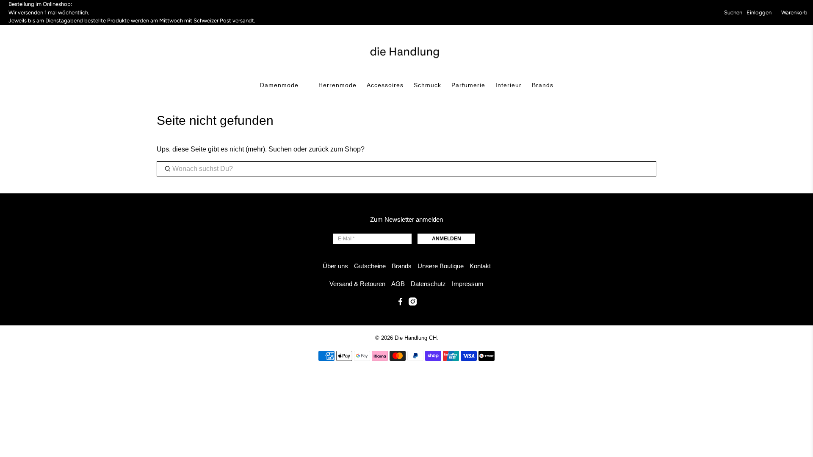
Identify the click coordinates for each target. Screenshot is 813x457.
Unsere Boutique (441, 266)
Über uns (335, 266)
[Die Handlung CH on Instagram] (413, 303)
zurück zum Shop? (337, 149)
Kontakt (480, 266)
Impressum (468, 283)
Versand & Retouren (357, 283)
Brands (542, 85)
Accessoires (385, 85)
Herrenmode (337, 85)
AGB (398, 283)
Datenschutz (428, 283)
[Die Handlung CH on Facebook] (400, 303)
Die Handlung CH (416, 338)
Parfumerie (468, 85)
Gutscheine (370, 266)
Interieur (508, 85)
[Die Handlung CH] (406, 52)
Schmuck (427, 85)
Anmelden (446, 239)
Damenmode (279, 85)
